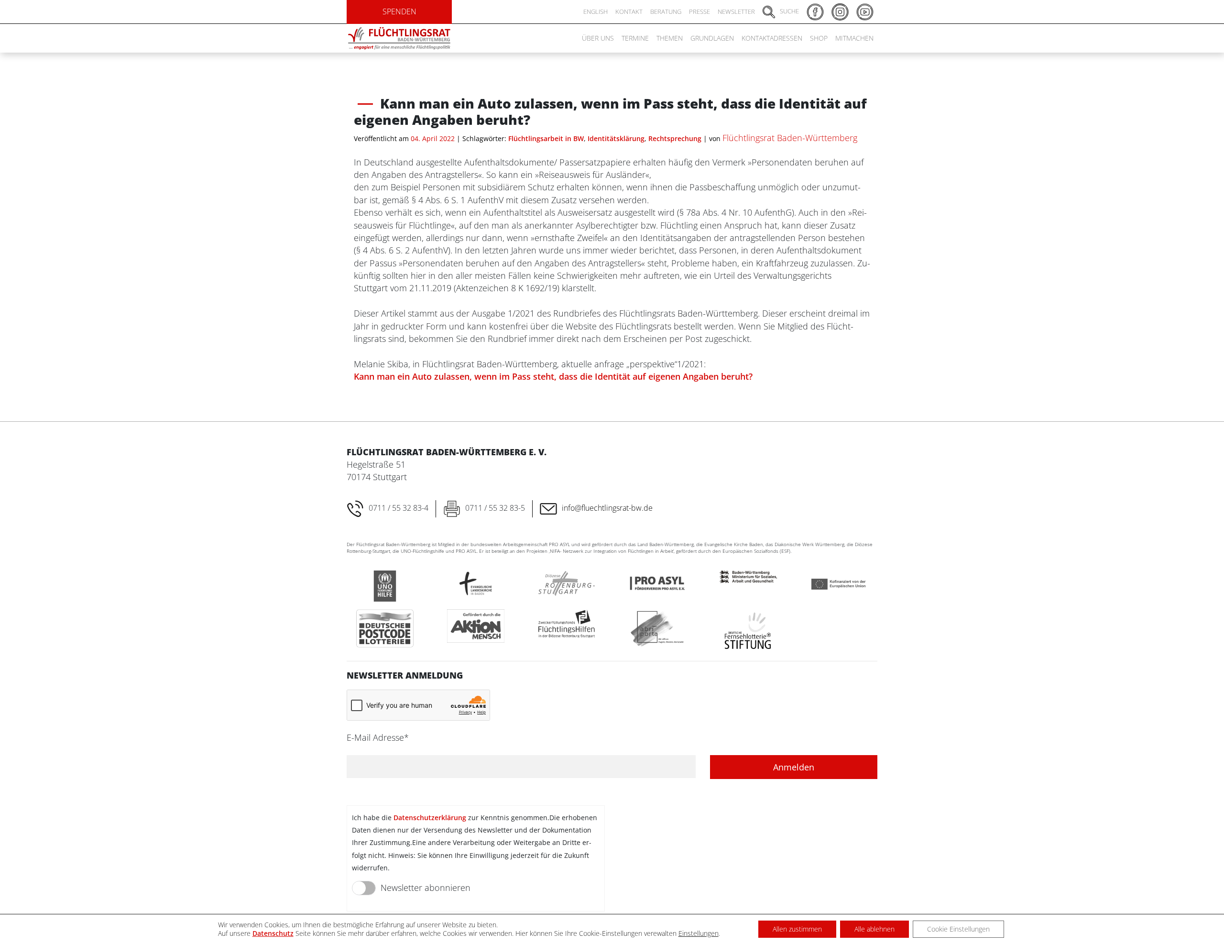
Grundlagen (712, 38)
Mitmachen (854, 38)
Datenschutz (273, 933)
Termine (635, 38)
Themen (669, 38)
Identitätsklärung (616, 138)
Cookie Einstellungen (958, 928)
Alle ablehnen (874, 928)
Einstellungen (698, 933)
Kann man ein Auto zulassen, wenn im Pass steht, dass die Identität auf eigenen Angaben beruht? (553, 376)
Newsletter (736, 11)
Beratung (665, 11)
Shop (819, 38)
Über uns (598, 38)
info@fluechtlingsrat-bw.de (607, 508)
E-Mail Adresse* (378, 737)
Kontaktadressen (772, 38)
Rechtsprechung (674, 138)
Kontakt (629, 11)
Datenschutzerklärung (429, 817)
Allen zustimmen (797, 928)
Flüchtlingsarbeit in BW (546, 138)
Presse (699, 11)
